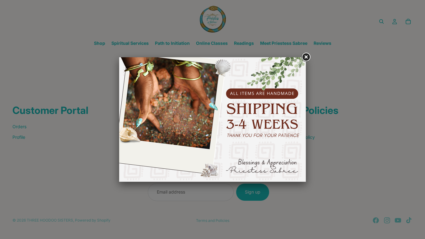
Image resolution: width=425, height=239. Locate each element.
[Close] (305, 57)
